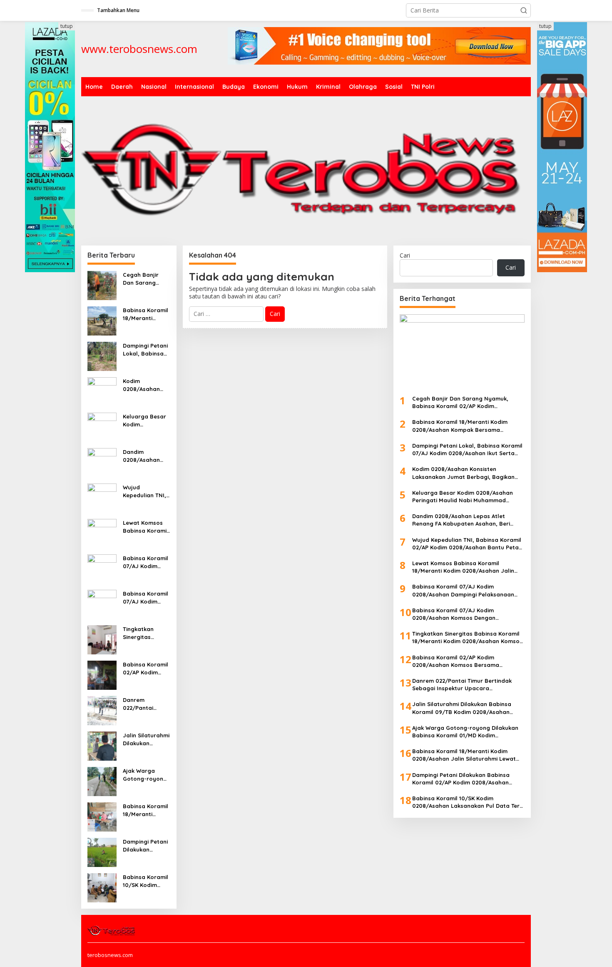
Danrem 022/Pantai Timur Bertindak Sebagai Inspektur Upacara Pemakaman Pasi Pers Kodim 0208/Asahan (146, 703)
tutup (66, 26)
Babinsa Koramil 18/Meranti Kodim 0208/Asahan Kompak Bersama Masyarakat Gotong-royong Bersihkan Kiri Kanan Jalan (145, 314)
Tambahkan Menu (118, 10)
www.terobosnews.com (139, 48)
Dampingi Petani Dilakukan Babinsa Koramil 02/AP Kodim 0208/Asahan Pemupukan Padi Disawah (146, 845)
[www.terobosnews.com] (111, 930)
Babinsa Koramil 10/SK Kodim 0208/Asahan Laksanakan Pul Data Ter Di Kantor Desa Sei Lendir (145, 881)
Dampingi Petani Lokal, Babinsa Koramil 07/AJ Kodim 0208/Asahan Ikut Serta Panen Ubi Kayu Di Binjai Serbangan (146, 349)
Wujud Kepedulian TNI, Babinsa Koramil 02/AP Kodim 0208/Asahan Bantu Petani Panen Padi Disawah (145, 491)
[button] (524, 10)
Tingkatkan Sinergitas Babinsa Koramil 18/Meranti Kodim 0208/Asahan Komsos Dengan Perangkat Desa (145, 633)
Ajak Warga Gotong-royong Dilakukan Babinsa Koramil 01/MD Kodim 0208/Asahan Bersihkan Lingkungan (145, 774)
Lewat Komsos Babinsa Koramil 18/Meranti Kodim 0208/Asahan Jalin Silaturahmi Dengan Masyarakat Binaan (146, 526)
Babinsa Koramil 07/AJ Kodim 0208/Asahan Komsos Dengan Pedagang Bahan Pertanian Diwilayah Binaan (146, 597)
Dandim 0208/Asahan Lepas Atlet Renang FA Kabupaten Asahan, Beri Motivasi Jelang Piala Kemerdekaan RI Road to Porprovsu (145, 455)
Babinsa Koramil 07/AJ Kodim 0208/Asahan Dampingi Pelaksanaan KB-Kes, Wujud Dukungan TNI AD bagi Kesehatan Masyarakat (146, 562)
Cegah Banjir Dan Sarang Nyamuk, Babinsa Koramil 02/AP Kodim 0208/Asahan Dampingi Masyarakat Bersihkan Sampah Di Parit (145, 278)
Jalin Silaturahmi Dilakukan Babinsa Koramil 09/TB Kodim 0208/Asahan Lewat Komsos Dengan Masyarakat (146, 739)
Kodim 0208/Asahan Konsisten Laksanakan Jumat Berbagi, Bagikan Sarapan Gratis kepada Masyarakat (144, 385)
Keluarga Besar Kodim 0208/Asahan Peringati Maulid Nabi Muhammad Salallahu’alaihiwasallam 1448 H (146, 420)
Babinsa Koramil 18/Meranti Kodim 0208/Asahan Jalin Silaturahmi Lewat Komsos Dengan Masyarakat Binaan (146, 810)
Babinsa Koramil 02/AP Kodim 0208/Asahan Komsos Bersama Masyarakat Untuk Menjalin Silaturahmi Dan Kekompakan (145, 668)
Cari (405, 255)
